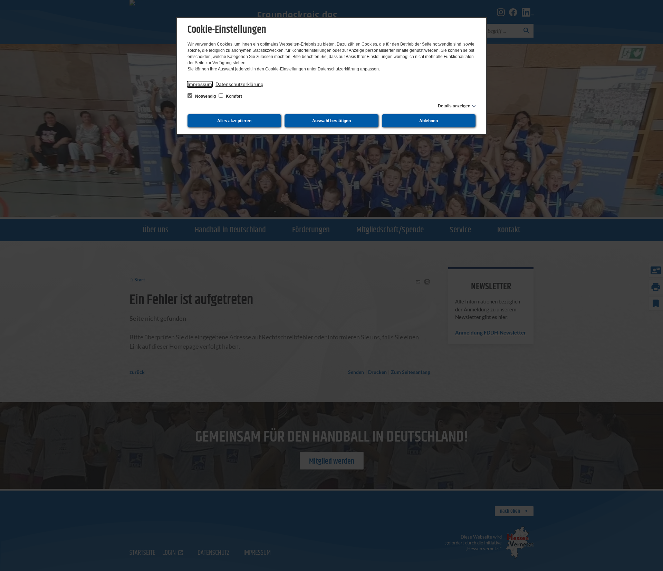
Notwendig (205, 96)
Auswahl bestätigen (331, 120)
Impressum (200, 84)
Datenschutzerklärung (239, 84)
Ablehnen (428, 120)
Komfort (233, 96)
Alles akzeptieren (234, 120)
